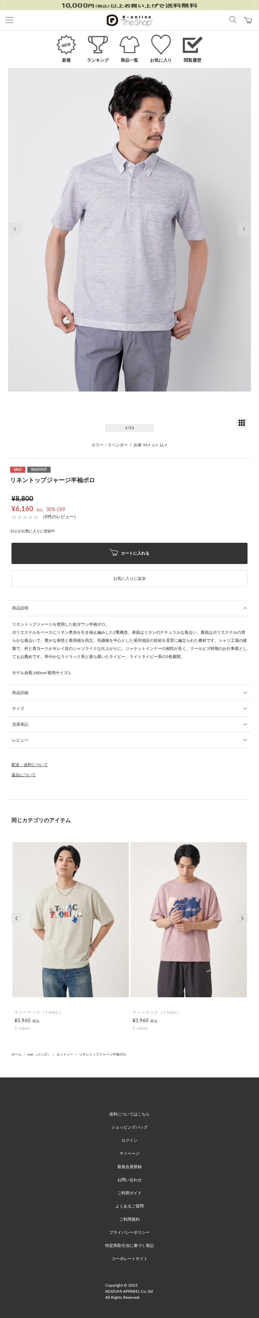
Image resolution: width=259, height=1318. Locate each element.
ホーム (16, 1054)
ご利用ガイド (129, 1193)
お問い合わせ (129, 1180)
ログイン (129, 1140)
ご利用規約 (129, 1219)
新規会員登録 (129, 1167)
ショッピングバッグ (129, 1127)
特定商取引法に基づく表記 (129, 1246)
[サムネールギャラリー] (242, 427)
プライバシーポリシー (129, 1232)
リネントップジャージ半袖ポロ (102, 1054)
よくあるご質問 (129, 1206)
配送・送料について (29, 765)
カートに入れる (134, 553)
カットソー (64, 1054)
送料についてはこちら (129, 1114)
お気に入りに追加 (129, 578)
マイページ (129, 1154)
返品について (23, 775)
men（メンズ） (39, 1054)
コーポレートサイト (129, 1259)
